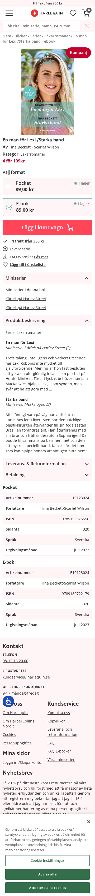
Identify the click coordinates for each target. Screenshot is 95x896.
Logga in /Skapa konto (22, 762)
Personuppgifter (17, 742)
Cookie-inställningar (48, 860)
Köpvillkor (56, 721)
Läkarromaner (33, 154)
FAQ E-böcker (59, 751)
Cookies (9, 734)
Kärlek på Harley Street (26, 298)
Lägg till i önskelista (28, 264)
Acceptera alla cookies (47, 887)
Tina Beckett (20, 147)
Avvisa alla (47, 874)
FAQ (51, 742)
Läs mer (41, 256)
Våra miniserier (61, 759)
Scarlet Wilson (46, 147)
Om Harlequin (15, 712)
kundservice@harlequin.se (26, 677)
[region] (47, 855)
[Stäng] (88, 822)
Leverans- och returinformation (62, 732)
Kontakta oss (59, 712)
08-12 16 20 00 (15, 660)
